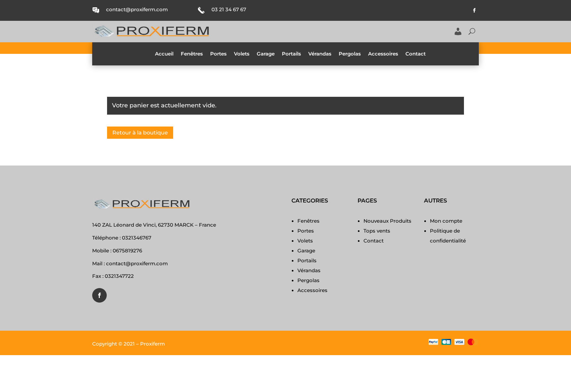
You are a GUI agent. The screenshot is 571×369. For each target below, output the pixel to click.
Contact (415, 54)
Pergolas (350, 54)
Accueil (164, 54)
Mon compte (446, 221)
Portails (291, 54)
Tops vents (376, 231)
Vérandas (319, 54)
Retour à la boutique (140, 132)
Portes (218, 54)
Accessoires (383, 54)
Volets (241, 54)
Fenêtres (192, 54)
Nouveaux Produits (387, 221)
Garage (266, 54)
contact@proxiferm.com (137, 9)
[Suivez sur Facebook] (474, 10)
